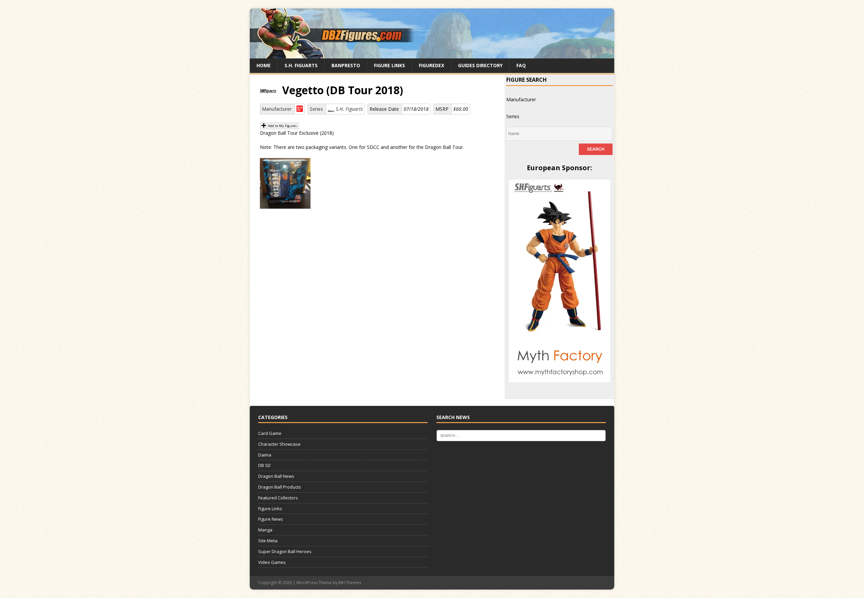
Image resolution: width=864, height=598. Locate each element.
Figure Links (389, 65)
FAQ (521, 65)
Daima (264, 455)
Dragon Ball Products (279, 487)
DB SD (264, 465)
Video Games (272, 562)
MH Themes (350, 583)
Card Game (269, 433)
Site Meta (267, 541)
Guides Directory (480, 65)
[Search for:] (521, 435)
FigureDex (431, 65)
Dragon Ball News (276, 476)
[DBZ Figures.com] (432, 54)
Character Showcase (279, 444)
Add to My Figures (282, 126)
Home (263, 65)
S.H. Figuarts (301, 65)
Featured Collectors (278, 498)
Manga (265, 530)
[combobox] (521, 99)
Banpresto (345, 65)
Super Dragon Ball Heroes (285, 551)
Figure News (270, 519)
